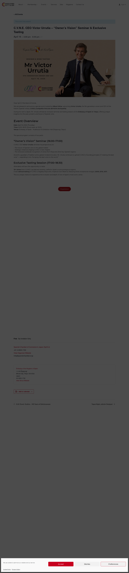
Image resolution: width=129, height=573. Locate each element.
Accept (61, 564)
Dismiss (87, 564)
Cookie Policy (7, 569)
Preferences (113, 564)
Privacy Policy (16, 569)
